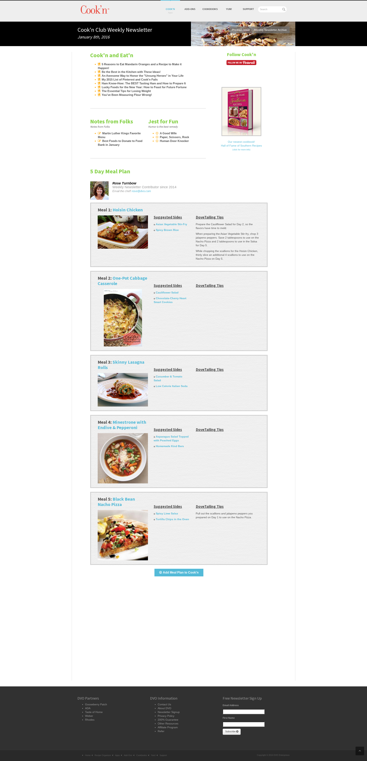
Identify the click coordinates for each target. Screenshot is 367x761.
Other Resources (168, 723)
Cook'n (170, 9)
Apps (117, 755)
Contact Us (164, 704)
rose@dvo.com (141, 191)
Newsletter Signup (169, 712)
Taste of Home (94, 712)
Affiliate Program (168, 727)
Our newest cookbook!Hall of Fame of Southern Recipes (241, 145)
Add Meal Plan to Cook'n (181, 572)
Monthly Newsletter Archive (270, 29)
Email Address (231, 705)
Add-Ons (189, 9)
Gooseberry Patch (96, 704)
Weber (89, 715)
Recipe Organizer (103, 755)
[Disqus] (179, 632)
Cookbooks (210, 9)
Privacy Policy (166, 715)
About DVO (164, 708)
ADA (87, 708)
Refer (161, 731)
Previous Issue (241, 29)
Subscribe (230, 731)
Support (248, 9)
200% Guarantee (168, 719)
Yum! (153, 755)
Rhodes (89, 719)
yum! (229, 9)
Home (88, 755)
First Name (229, 718)
